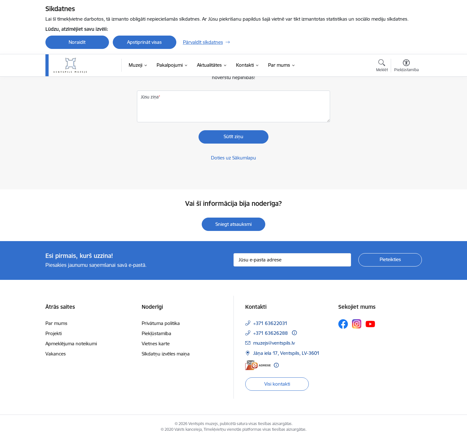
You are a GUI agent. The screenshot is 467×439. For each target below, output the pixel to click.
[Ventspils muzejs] (70, 65)
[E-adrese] (258, 365)
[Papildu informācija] (294, 332)
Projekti (53, 333)
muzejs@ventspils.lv (274, 343)
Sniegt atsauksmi (233, 224)
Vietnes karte (156, 344)
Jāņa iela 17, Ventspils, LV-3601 (286, 353)
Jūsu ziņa (150, 97)
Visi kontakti (277, 384)
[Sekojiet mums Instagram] (357, 323)
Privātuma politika (161, 323)
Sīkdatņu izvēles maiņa (166, 354)
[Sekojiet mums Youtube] (370, 324)
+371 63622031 (270, 323)
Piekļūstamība (156, 333)
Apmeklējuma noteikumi (71, 344)
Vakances (55, 354)
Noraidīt (77, 42)
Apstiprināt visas (144, 42)
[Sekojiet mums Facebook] (343, 324)
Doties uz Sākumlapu (233, 158)
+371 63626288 (270, 333)
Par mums (56, 323)
